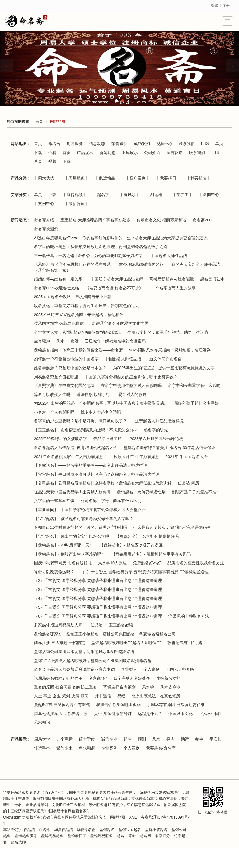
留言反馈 (174, 152)
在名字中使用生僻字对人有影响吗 (131, 385)
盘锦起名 (107, 829)
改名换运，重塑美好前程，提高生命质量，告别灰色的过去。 (88, 305)
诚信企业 (109, 739)
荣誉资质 (119, 143)
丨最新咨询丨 (76, 203)
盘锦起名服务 (26, 835)
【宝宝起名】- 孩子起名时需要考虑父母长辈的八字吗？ (84, 518)
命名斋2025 (203, 220)
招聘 (52, 152)
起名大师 (18, 841)
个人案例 (151, 669)
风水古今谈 (170, 687)
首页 (39, 121)
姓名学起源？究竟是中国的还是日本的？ (70, 367)
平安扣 (215, 739)
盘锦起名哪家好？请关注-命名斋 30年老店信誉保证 (169, 447)
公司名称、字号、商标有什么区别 (111, 500)
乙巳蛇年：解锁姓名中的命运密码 (115, 341)
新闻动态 (107, 152)
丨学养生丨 (182, 194)
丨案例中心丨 (46, 203)
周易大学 (42, 739)
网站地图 (57, 121)
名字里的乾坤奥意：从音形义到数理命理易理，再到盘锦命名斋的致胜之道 (100, 246)
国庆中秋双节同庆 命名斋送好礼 (63, 562)
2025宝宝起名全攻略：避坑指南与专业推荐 (72, 296)
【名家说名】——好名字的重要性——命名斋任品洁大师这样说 (90, 465)
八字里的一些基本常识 (54, 500)
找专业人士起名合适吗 (101, 412)
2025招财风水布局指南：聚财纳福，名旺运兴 (170, 350)
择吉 (170, 739)
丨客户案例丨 (137, 178)
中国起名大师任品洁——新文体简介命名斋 (143, 358)
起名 (128, 739)
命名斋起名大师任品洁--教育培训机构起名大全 (75, 447)
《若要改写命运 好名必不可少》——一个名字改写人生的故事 (140, 288)
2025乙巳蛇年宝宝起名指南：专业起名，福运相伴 (79, 314)
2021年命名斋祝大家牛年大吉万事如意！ (70, 456)
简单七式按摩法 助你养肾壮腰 (61, 713)
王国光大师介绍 (180, 669)
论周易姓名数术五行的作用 (58, 678)
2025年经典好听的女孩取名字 (60, 438)
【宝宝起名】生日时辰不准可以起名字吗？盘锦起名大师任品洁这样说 (96, 474)
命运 (75, 341)
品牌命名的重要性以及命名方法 (195, 562)
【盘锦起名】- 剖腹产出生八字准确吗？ (69, 554)
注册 (226, 5)
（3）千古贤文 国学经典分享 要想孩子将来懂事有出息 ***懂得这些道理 (98, 589)
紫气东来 (64, 748)
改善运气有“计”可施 (184, 642)
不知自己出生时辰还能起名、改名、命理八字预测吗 (80, 527)
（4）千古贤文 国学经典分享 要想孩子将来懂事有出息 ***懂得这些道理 (98, 598)
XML (133, 816)
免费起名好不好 (147, 562)
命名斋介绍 (44, 220)
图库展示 (130, 152)
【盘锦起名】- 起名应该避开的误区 (131, 545)
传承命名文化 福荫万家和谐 (161, 220)
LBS (205, 143)
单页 (219, 143)
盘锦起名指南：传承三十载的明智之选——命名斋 (78, 350)
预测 (142, 739)
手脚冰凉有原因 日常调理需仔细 (176, 704)
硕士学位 (87, 739)
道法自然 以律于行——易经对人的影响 (112, 394)
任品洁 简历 (188, 483)
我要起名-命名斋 (161, 748)
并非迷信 (103, 696)
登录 (214, 5)
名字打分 (162, 835)
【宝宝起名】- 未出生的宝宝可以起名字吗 (71, 536)
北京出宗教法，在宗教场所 (156, 696)
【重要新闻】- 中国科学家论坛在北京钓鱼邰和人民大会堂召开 (90, 509)
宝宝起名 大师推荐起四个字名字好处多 (95, 220)
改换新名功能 (168, 678)
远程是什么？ (150, 713)
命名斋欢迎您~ (47, 229)
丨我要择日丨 (168, 178)
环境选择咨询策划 (119, 687)
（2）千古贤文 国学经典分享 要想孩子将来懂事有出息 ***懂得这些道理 (98, 580)
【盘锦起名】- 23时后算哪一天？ (63, 545)
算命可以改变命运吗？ (54, 571)
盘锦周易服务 (101, 835)
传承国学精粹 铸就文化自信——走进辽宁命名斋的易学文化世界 (91, 323)
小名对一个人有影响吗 (54, 412)
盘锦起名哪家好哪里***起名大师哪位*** (126, 642)
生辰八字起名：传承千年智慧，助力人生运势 (167, 332)
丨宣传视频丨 (75, 194)
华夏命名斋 (86, 829)
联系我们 (187, 143)
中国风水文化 (180, 713)
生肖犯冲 (42, 341)
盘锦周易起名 (52, 835)
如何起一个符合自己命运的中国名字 (66, 358)
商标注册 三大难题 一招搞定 (59, 642)
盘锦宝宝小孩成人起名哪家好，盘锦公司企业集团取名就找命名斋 (92, 660)
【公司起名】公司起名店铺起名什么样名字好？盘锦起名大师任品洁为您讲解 (102, 483)
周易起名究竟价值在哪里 (56, 376)
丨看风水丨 (130, 194)
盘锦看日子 (77, 835)
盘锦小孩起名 (156, 829)
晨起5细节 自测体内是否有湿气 (62, 704)
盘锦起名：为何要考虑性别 (141, 492)
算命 (132, 835)
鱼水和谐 (87, 748)
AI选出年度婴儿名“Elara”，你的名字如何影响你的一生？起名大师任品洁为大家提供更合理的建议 (121, 238)
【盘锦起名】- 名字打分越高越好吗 (147, 536)
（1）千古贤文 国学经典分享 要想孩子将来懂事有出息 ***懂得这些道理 (145, 571)
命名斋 (54, 143)
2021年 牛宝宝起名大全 (187, 456)
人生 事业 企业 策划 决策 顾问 (61, 696)
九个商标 (64, 739)
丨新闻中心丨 (211, 194)
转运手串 (42, 748)
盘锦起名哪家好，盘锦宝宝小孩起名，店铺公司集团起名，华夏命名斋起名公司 (105, 634)
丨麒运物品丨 (107, 178)
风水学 (148, 687)
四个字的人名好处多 (132, 678)
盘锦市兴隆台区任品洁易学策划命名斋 (74, 816)
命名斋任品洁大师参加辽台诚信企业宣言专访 (74, 669)
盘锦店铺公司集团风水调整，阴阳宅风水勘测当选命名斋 (84, 651)
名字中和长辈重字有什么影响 (194, 385)
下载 (38, 152)
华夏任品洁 (63, 829)
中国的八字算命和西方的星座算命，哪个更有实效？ (131, 376)
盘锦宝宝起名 (130, 829)
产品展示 (85, 152)
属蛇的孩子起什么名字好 (196, 403)
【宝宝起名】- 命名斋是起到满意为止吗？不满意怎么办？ (86, 430)
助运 (185, 739)
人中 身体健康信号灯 (113, 713)
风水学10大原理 (112, 562)
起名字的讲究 (156, 430)
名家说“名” (98, 678)
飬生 (199, 739)
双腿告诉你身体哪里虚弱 (118, 704)
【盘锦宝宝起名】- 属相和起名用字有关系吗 (151, 554)
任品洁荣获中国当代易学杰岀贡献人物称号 (72, 492)
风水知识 (42, 722)
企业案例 (129, 669)
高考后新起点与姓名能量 (171, 279)
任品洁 (29, 829)
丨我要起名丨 (198, 178)
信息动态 (97, 143)
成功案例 (142, 143)
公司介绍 (152, 152)
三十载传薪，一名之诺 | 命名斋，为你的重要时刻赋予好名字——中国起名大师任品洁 (110, 255)
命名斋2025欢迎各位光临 (56, 288)
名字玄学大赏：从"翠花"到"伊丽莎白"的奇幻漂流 (77, 332)
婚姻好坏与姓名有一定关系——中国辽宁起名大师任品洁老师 (88, 279)
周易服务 (75, 143)
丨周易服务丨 (76, 178)
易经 (121, 696)
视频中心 (164, 143)
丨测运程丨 (156, 194)
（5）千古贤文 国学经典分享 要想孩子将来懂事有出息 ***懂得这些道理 (98, 607)
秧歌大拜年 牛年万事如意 (136, 456)
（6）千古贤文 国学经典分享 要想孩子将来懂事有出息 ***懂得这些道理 (98, 616)
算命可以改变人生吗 (52, 394)
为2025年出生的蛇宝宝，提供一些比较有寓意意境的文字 (164, 367)
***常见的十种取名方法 (188, 616)
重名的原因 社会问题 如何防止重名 (65, 687)
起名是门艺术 (212, 279)
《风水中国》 (211, 713)
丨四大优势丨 (46, 178)
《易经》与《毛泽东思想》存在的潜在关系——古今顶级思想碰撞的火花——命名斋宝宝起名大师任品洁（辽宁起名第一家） (127, 267)
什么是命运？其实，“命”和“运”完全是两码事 (172, 527)
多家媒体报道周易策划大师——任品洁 (68, 625)
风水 (60, 341)
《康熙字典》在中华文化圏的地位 (64, 385)
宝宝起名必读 (121, 625)
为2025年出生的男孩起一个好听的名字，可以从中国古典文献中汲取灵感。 (101, 403)
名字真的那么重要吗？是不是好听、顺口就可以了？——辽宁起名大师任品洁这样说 (109, 421)
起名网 (146, 835)
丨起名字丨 (103, 194)
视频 (52, 161)
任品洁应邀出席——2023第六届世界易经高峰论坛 (138, 438)
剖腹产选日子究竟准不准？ (196, 492)
